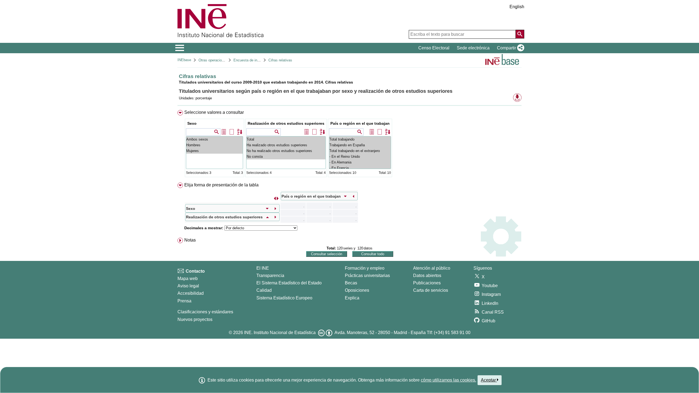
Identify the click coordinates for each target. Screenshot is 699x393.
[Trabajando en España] (360, 145)
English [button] (517, 6)
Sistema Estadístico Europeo (284, 298)
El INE (262, 268)
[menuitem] (349, 144)
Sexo (192, 123)
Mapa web (187, 278)
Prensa (184, 301)
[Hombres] (214, 145)
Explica (352, 298)
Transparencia (270, 275)
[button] (509, 48)
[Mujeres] (214, 151)
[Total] (286, 139)
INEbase (184, 60)
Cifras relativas (280, 60)
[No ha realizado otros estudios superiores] (286, 151)
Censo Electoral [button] (433, 48)
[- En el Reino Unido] (360, 156)
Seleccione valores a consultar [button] (214, 112)
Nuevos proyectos (194, 319)
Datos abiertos (427, 275)
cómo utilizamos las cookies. (448, 380)
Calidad (264, 290)
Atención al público (431, 268)
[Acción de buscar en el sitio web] (520, 34)
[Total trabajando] (360, 139)
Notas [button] (190, 240)
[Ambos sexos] (214, 139)
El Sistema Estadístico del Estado (289, 283)
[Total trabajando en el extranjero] (360, 151)
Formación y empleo (364, 268)
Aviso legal (188, 286)
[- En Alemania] (360, 162)
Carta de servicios (430, 290)
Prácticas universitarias (367, 275)
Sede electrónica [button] (473, 48)
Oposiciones (357, 290)
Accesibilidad (190, 293)
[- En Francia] (360, 168)
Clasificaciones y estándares (205, 311)
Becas (351, 283)
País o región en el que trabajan (360, 123)
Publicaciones (427, 283)
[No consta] (286, 156)
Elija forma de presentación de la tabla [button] (221, 185)
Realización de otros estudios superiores (286, 123)
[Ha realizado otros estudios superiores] (286, 145)
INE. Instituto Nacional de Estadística (280, 332)
